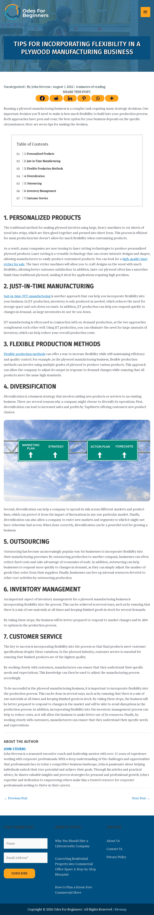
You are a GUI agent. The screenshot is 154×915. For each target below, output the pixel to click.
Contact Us (114, 849)
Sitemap (120, 909)
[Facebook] (42, 98)
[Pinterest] (84, 98)
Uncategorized (14, 86)
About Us (113, 841)
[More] (111, 98)
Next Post (141, 798)
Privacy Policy (116, 857)
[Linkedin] (70, 98)
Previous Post (15, 798)
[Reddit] (56, 98)
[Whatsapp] (97, 98)
